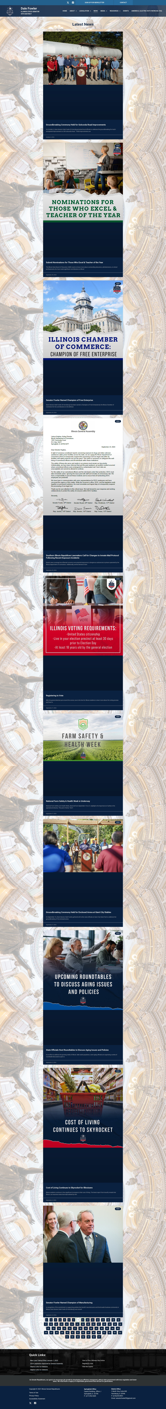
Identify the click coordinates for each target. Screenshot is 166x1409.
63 (78, 1336)
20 (62, 1323)
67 (99, 1336)
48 (57, 1332)
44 (113, 1328)
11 (93, 1319)
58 (110, 1332)
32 (48, 1328)
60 (120, 1332)
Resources (114, 11)
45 (118, 1328)
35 (64, 1328)
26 (94, 1323)
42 (102, 1328)
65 (89, 1336)
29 (110, 1323)
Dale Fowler (29, 8)
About (72, 11)
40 (91, 1328)
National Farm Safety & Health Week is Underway (68, 801)
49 (62, 1332)
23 (77, 1323)
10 (88, 1319)
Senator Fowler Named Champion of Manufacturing (69, 1303)
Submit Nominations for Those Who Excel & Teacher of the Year (74, 262)
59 (115, 1332)
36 (70, 1328)
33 (54, 1328)
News (96, 11)
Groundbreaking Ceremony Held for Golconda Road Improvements (76, 125)
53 (83, 1332)
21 (67, 1323)
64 (83, 1336)
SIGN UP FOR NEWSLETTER (94, 2)
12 (98, 1319)
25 (88, 1323)
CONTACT (123, 2)
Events (126, 11)
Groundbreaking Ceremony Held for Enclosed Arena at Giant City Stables (78, 912)
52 (78, 1332)
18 (51, 1323)
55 (94, 1332)
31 (120, 1323)
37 (75, 1328)
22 (72, 1323)
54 (89, 1332)
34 (59, 1328)
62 (72, 1336)
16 (119, 1319)
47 (51, 1332)
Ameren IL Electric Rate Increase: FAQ (146, 11)
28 (104, 1323)
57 (104, 1332)
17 (46, 1323)
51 (73, 1332)
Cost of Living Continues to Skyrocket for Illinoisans (69, 1188)
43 (107, 1328)
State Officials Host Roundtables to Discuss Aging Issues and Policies (77, 1050)
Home (65, 11)
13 (103, 1319)
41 (97, 1328)
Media (102, 11)
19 (56, 1323)
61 (67, 1336)
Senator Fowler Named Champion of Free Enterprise (69, 400)
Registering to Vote (54, 695)
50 (68, 1332)
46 (46, 1332)
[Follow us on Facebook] (72, 2)
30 (115, 1323)
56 (99, 1332)
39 (86, 1328)
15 (113, 1319)
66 (94, 1336)
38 (80, 1328)
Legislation (84, 11)
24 (83, 1323)
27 (99, 1323)
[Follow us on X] (68, 2)
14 (108, 1319)
